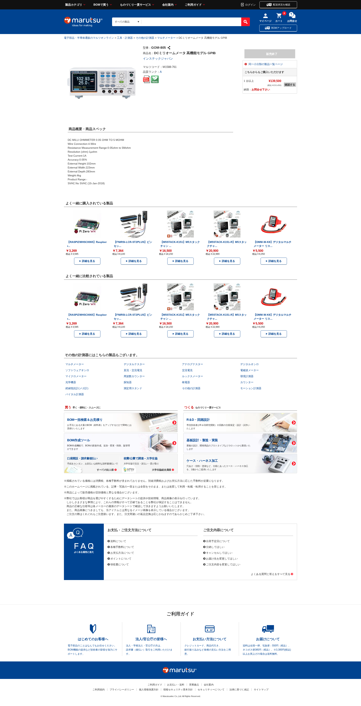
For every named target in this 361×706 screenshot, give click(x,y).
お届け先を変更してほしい (222, 558)
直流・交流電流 (133, 370)
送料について (118, 541)
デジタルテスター (134, 364)
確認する (290, 84)
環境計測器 (246, 376)
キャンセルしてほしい (219, 552)
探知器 (128, 382)
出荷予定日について (218, 541)
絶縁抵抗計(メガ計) (76, 388)
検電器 (186, 382)
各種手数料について (122, 546)
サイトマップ (261, 689)
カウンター (246, 382)
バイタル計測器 (74, 394)
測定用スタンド (133, 388)
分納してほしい (215, 546)
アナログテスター (192, 364)
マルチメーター (166, 37)
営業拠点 (194, 684)
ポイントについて (120, 558)
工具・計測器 (125, 37)
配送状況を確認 (281, 4)
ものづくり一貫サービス (135, 4)
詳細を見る (88, 260)
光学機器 (70, 382)
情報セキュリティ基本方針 (178, 689)
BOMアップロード (281, 28)
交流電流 (187, 370)
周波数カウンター (134, 376)
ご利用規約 (99, 689)
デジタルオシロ (249, 364)
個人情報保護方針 (149, 689)
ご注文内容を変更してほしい (223, 564)
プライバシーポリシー (122, 689)
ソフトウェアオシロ (77, 370)
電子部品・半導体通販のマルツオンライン (89, 37)
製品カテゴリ (73, 4)
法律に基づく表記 (239, 689)
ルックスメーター (192, 376)
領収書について (119, 564)
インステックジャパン (158, 58)
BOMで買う (101, 4)
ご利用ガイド (193, 4)
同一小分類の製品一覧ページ (266, 64)
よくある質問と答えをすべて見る (270, 574)
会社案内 (168, 4)
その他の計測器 (145, 37)
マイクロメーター (75, 376)
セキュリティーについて (211, 689)
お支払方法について (122, 552)
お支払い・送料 (175, 684)
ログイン (250, 4)
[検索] (245, 21)
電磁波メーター (249, 370)
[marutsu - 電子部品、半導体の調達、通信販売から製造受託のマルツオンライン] (83, 22)
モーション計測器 (250, 388)
